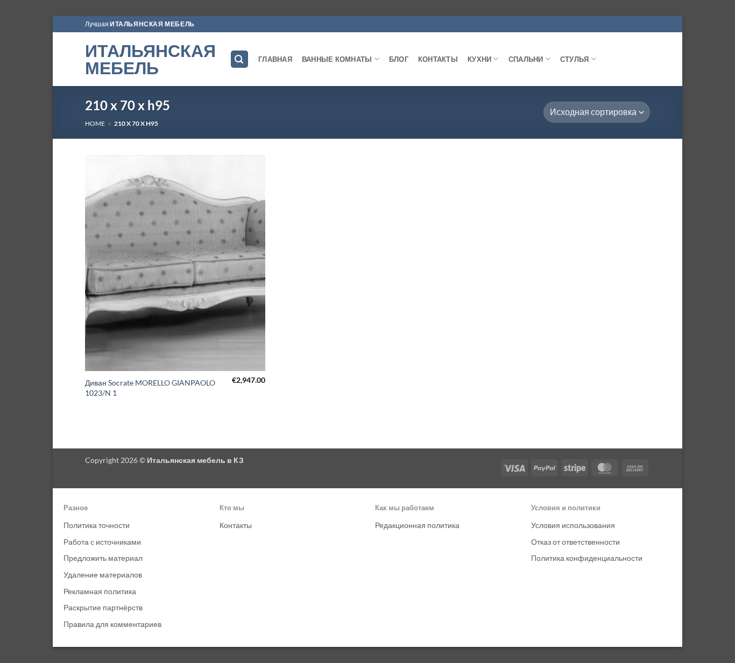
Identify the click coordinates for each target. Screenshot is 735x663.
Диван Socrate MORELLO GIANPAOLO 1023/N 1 (150, 387)
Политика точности (96, 525)
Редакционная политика (417, 525)
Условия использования (573, 525)
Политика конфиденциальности (586, 557)
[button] (239, 59)
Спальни (525, 59)
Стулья (574, 59)
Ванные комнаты (337, 59)
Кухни (479, 59)
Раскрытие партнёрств (103, 607)
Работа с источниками (102, 541)
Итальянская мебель (149, 59)
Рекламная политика (99, 591)
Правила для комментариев (112, 624)
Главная (275, 59)
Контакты (438, 59)
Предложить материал (103, 557)
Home (95, 123)
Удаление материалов (102, 574)
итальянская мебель (152, 24)
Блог (398, 59)
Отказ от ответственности (575, 541)
